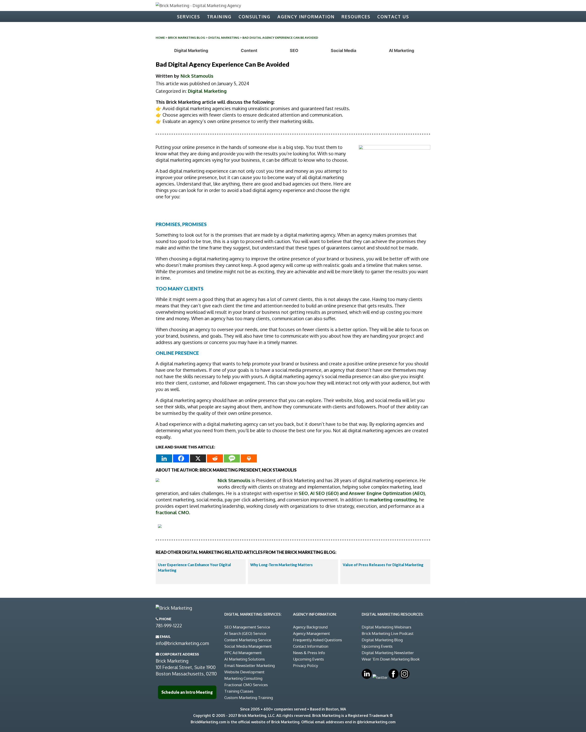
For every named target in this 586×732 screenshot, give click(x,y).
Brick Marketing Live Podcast (387, 633)
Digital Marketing (223, 37)
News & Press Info (309, 652)
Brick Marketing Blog (186, 37)
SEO (294, 50)
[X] (198, 458)
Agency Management (311, 633)
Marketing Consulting (243, 678)
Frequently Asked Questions (317, 639)
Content (249, 50)
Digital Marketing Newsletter (388, 652)
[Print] (249, 458)
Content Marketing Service (247, 639)
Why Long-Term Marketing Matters (281, 565)
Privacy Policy (305, 665)
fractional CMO (172, 512)
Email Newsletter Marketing (249, 665)
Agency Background (310, 627)
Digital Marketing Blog (382, 639)
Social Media (343, 50)
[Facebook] (181, 458)
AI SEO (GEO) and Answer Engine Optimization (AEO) (367, 493)
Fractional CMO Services (246, 684)
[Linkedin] (164, 458)
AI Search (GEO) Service (245, 633)
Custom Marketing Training (248, 697)
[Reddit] (215, 458)
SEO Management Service (247, 627)
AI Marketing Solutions (244, 659)
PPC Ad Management (243, 652)
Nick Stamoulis (196, 76)
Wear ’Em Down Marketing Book (391, 659)
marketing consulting (393, 500)
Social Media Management (248, 646)
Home (160, 37)
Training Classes (238, 691)
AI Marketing (401, 50)
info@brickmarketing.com (182, 643)
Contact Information (310, 646)
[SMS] (232, 458)
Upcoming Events (308, 659)
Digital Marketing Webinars (386, 627)
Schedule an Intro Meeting (187, 692)
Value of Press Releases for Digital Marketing (383, 565)
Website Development (244, 671)
